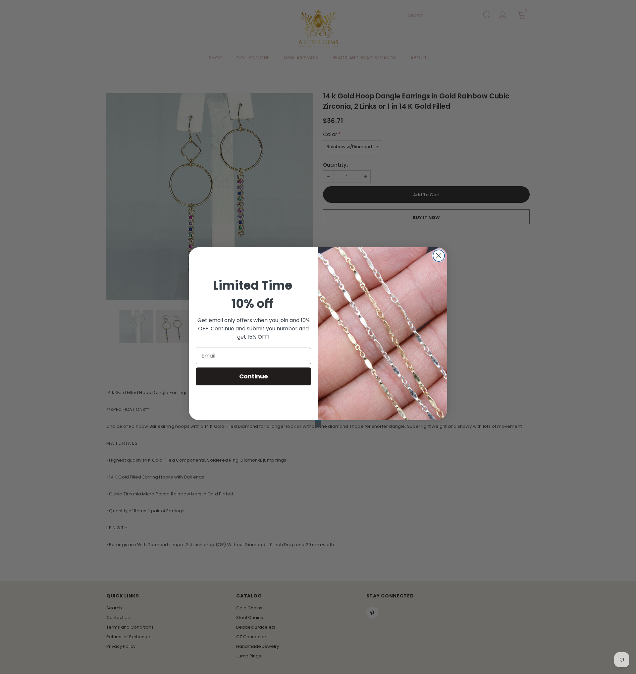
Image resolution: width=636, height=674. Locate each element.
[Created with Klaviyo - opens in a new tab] (318, 423)
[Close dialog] (439, 255)
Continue (253, 376)
